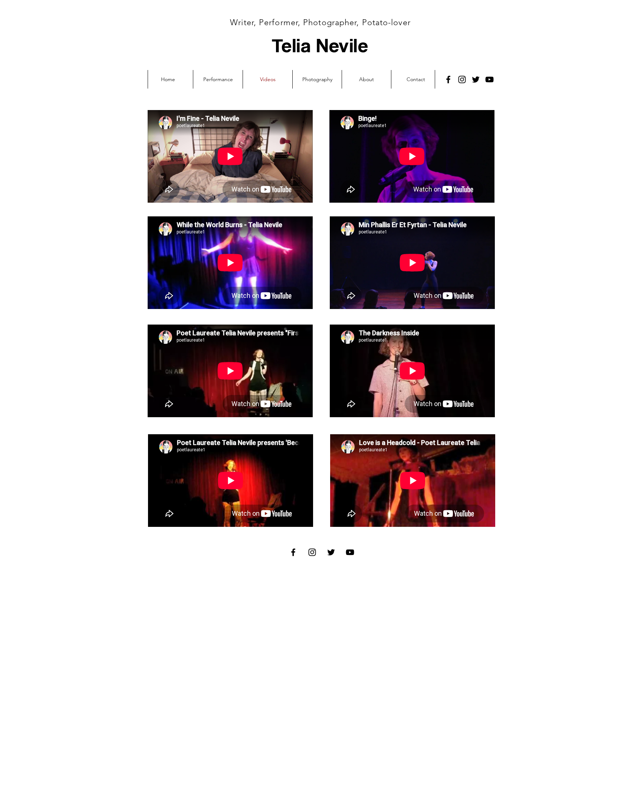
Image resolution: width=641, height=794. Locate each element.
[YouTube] (489, 79)
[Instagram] (462, 79)
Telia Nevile (320, 45)
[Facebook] (448, 79)
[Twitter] (476, 79)
